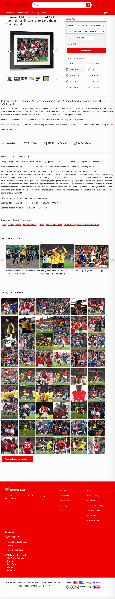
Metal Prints (92, 515)
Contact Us (9, 532)
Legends (11, 225)
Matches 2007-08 (69, 225)
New (44, 13)
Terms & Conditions (95, 510)
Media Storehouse (41, 586)
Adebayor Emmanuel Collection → (17, 459)
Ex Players (18, 225)
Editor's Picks (23, 13)
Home (4, 225)
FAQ (89, 490)
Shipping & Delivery (95, 505)
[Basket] (102, 5)
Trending (35, 13)
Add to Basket (86, 51)
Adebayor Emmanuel (29, 225)
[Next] (55, 51)
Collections (10, 13)
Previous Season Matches (54, 225)
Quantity (80, 38)
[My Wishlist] (96, 5)
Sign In (105, 13)
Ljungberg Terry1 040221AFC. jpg (89, 271)
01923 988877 (13, 537)
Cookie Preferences (95, 520)
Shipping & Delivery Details (72, 120)
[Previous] (8, 51)
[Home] (17, 4)
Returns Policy (93, 500)
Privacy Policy (93, 496)
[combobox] (59, 5)
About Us (63, 490)
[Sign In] (107, 5)
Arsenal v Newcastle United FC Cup (87, 225)
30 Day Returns (106, 124)
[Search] (88, 5)
